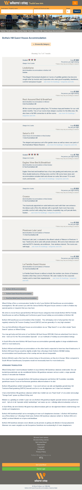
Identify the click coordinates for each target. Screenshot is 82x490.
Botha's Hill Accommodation (15, 289)
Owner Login (41, 469)
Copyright (41, 447)
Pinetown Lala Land (32, 230)
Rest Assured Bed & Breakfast (37, 99)
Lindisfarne (28, 68)
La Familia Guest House (34, 264)
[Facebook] (40, 458)
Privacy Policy (41, 452)
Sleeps (68, 8)
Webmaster (41, 445)
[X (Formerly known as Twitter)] (42, 458)
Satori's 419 (28, 133)
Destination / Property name (9, 8)
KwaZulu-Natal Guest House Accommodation (21, 298)
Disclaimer (41, 449)
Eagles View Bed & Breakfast (37, 162)
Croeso (26, 196)
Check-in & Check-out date (41, 8)
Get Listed (41, 442)
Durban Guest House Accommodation (19, 293)
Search (77, 11)
